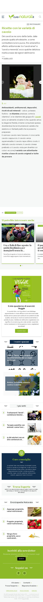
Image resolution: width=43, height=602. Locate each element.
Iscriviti (21, 558)
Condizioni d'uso (11, 590)
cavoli (38, 117)
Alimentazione (10, 212)
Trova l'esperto (11, 586)
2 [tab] (22, 265)
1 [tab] (20, 265)
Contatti (26, 583)
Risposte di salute (29, 586)
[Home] (21, 17)
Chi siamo (15, 583)
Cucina (19, 212)
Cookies (34, 590)
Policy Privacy (24, 590)
